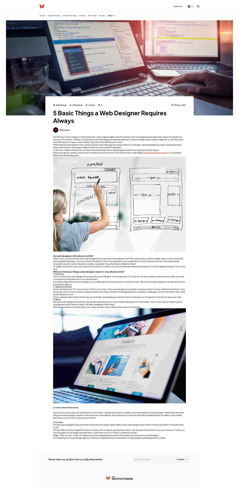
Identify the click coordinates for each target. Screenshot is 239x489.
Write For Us (178, 6)
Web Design (92, 16)
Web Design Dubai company (156, 152)
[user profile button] (190, 6)
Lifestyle (82, 16)
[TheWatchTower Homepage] (41, 6)
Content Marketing (69, 16)
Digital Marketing (54, 16)
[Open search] (198, 6)
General (42, 16)
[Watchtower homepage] (119, 478)
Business (102, 16)
